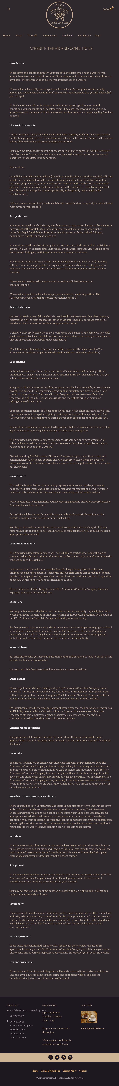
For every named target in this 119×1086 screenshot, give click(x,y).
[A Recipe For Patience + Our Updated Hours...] (89, 1019)
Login (98, 35)
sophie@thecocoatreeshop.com (28, 1010)
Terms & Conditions (50, 1071)
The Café (32, 35)
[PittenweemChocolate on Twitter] (57, 1057)
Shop (18, 35)
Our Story (83, 35)
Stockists (67, 35)
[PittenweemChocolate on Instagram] (70, 1057)
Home (6, 35)
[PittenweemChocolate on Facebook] (50, 1057)
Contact (83, 1071)
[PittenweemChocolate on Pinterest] (63, 1057)
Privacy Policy (69, 1071)
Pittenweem (49, 35)
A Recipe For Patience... (93, 1028)
